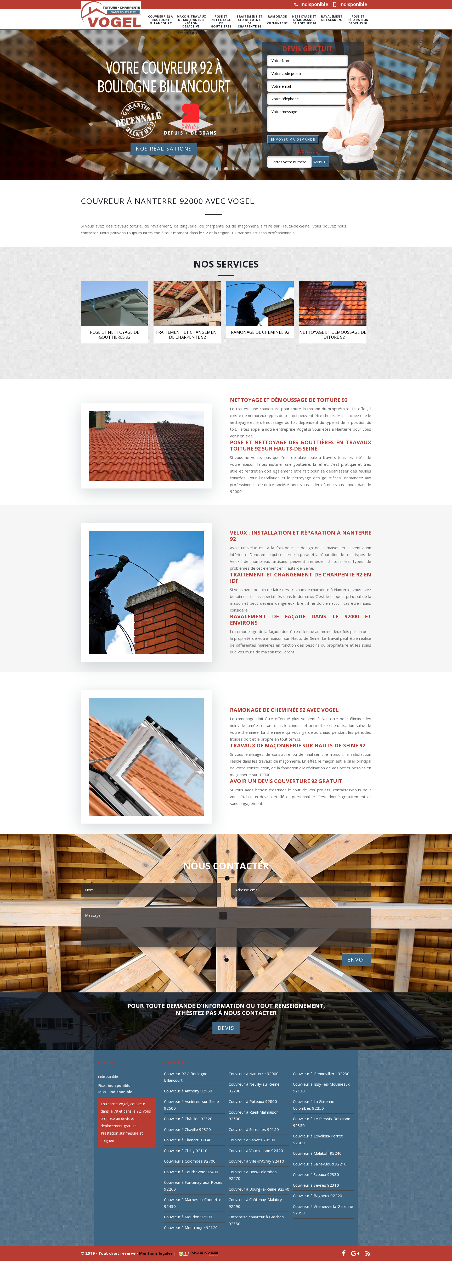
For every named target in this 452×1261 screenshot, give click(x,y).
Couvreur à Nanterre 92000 (254, 1073)
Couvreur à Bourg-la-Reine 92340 (259, 1189)
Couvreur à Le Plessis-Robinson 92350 (321, 1122)
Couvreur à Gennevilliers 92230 (321, 1073)
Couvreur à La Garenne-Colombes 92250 (314, 1105)
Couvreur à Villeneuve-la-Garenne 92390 (323, 1210)
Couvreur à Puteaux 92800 (253, 1101)
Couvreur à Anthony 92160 (188, 1090)
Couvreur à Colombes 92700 (190, 1161)
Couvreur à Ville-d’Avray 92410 (256, 1161)
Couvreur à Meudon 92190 (188, 1216)
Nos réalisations (164, 148)
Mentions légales (156, 1253)
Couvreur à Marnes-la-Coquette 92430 (192, 1203)
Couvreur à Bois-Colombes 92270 (253, 1175)
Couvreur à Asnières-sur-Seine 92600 (191, 1105)
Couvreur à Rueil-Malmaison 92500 (254, 1115)
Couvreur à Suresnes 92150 (254, 1129)
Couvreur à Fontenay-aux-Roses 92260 (193, 1186)
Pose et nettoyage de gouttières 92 (221, 23)
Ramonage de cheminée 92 (277, 20)
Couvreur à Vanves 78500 (252, 1139)
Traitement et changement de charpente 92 (249, 21)
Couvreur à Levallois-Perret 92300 (318, 1139)
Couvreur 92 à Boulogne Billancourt (160, 20)
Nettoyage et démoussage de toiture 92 (304, 20)
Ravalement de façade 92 (331, 18)
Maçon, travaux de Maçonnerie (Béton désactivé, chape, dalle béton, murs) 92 (191, 25)
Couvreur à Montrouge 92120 (191, 1227)
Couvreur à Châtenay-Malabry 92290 (255, 1203)
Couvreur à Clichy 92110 (185, 1150)
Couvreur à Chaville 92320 (187, 1129)
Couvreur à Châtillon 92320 (188, 1118)
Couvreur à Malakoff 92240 (317, 1153)
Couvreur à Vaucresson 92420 (256, 1150)
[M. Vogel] (111, 14)
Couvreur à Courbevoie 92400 (191, 1171)
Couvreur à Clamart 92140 (187, 1139)
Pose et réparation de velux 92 (358, 20)
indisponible (313, 4)
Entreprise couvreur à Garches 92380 (256, 1220)
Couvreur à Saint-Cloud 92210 (320, 1163)
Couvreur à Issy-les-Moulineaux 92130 (321, 1087)
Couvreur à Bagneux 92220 (317, 1195)
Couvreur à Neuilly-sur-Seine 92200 (254, 1087)
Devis (226, 1027)
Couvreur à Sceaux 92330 (316, 1174)
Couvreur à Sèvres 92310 (316, 1185)
